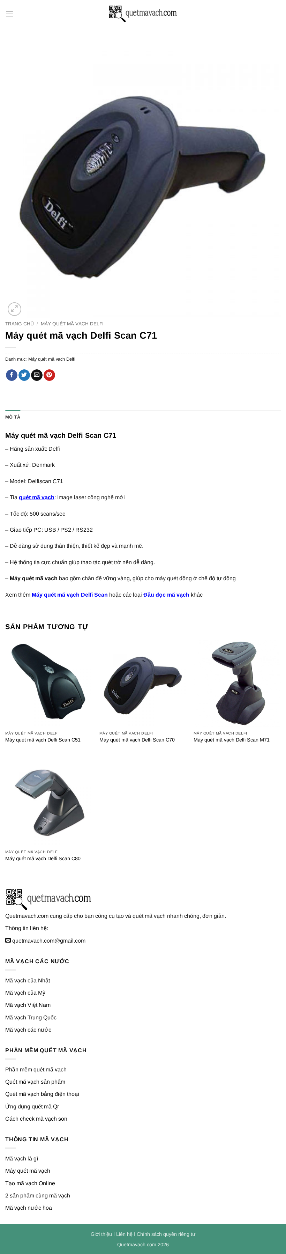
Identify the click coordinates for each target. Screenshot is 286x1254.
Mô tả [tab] (12, 417)
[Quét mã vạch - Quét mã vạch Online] (143, 14)
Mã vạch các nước (28, 1030)
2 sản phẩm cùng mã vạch (37, 1195)
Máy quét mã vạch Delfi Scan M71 (232, 740)
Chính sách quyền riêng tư (166, 1234)
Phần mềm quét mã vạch (36, 1069)
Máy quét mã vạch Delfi (72, 323)
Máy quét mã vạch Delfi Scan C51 (43, 740)
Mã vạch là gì (21, 1158)
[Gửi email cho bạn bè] (37, 375)
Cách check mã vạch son (36, 1119)
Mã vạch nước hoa (28, 1208)
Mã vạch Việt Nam (28, 1005)
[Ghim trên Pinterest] (49, 375)
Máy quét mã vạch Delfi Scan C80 (43, 858)
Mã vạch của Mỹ (25, 993)
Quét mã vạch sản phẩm (35, 1082)
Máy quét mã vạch (27, 1171)
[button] (9, 13)
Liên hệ (124, 1234)
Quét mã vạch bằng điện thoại (42, 1094)
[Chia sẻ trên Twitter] (24, 375)
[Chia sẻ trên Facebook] (11, 375)
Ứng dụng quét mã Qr (32, 1106)
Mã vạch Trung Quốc (31, 1017)
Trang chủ (19, 323)
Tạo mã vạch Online (30, 1183)
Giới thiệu (101, 1234)
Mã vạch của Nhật (27, 980)
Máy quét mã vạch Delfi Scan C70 (137, 740)
